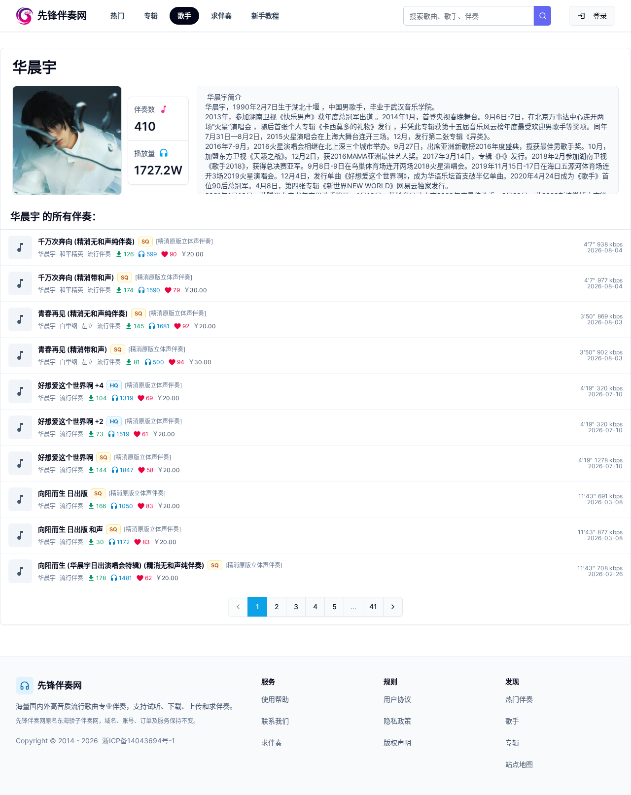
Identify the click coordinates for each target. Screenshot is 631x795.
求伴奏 (221, 15)
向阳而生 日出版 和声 (70, 529)
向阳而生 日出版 (63, 493)
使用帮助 (275, 699)
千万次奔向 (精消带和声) (76, 277)
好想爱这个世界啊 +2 (71, 421)
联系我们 (275, 721)
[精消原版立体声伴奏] (184, 241)
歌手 (184, 15)
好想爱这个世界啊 (65, 457)
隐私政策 (397, 721)
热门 (117, 15)
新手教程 (265, 15)
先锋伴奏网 (59, 685)
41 (376, 609)
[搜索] (542, 16)
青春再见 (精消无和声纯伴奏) (83, 313)
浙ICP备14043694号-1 (138, 740)
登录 (600, 15)
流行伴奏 (99, 254)
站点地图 (519, 764)
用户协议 (397, 699)
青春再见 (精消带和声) (72, 349)
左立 (87, 326)
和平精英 (71, 254)
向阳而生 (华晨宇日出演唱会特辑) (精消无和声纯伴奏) (121, 565)
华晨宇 (47, 254)
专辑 (151, 15)
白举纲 (68, 326)
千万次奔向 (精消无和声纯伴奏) (86, 241)
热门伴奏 (519, 699)
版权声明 (397, 742)
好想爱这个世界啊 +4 (71, 385)
